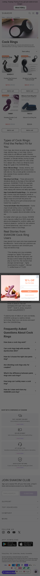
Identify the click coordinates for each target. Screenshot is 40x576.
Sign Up (29, 291)
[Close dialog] (37, 277)
